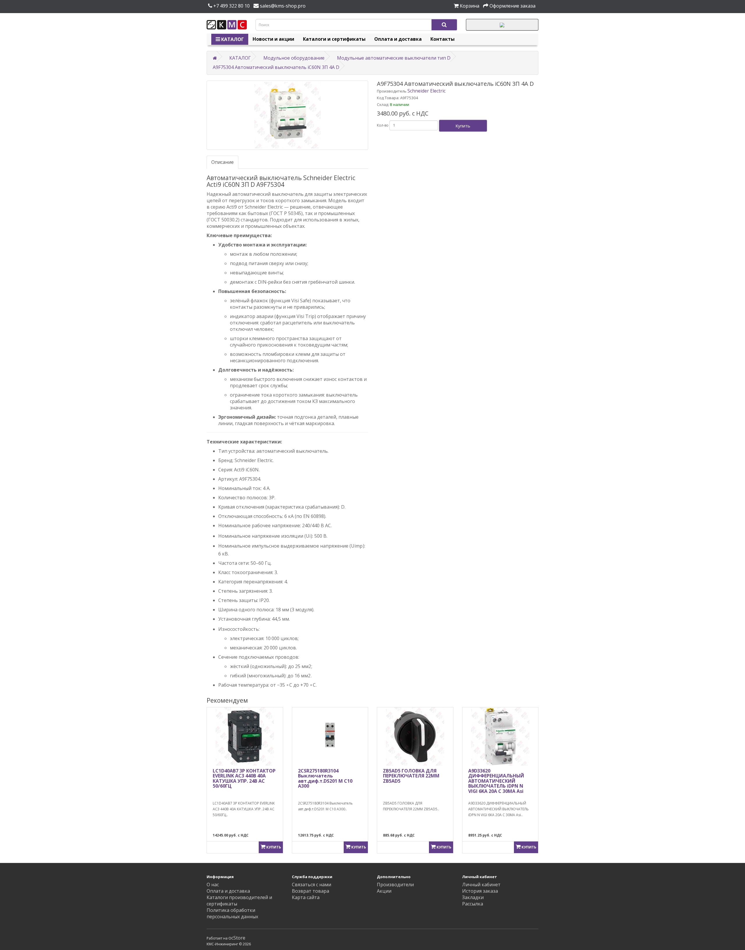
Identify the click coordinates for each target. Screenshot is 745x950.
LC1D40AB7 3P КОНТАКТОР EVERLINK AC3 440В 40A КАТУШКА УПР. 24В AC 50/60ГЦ (244, 778)
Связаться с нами (311, 884)
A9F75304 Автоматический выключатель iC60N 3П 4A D (276, 67)
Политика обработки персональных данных (232, 913)
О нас (213, 884)
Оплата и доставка (398, 39)
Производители (395, 884)
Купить (462, 126)
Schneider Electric (426, 91)
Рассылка (472, 904)
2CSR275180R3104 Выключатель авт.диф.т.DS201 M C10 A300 (325, 778)
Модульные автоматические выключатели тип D (393, 58)
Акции (384, 891)
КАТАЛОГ (232, 39)
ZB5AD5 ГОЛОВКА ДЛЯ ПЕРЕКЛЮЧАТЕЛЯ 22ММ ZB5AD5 (411, 776)
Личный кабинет (481, 884)
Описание (222, 162)
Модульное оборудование (293, 58)
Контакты (442, 39)
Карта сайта (306, 897)
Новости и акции (273, 39)
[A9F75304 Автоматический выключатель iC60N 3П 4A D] (287, 115)
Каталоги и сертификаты (334, 39)
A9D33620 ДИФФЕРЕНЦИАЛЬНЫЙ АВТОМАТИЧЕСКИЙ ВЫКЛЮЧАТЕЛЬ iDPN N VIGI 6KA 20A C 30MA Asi (496, 781)
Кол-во (383, 125)
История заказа (480, 891)
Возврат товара (310, 891)
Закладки (473, 897)
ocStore (236, 938)
